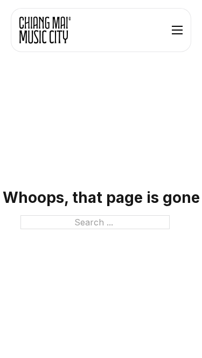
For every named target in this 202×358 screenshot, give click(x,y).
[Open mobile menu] (177, 30)
